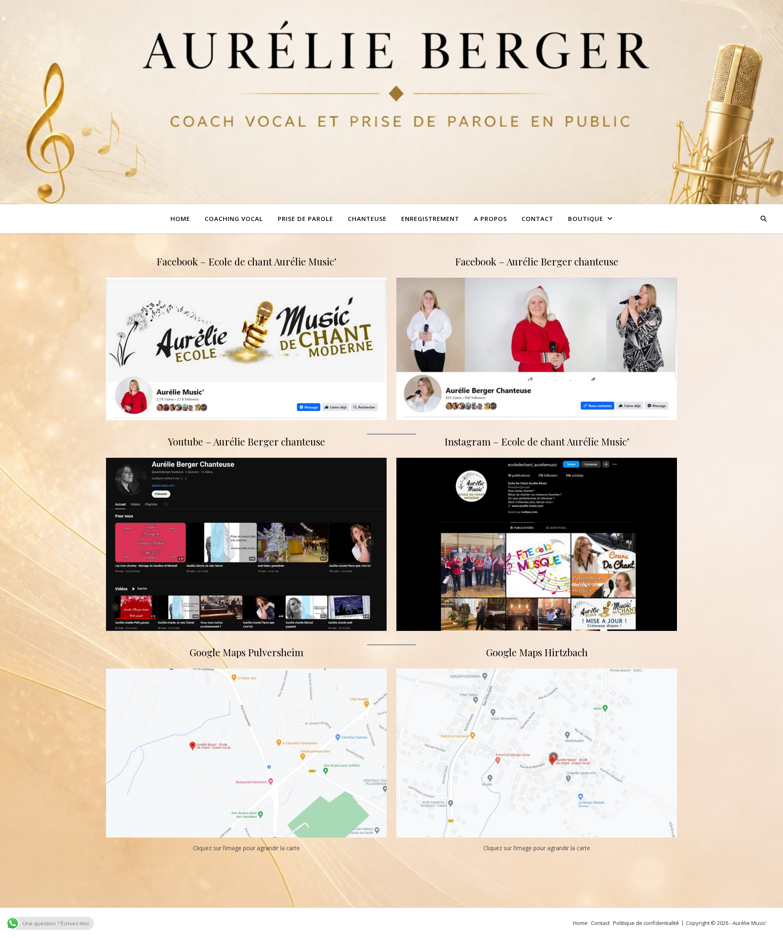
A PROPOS (490, 218)
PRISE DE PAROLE (305, 218)
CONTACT (537, 218)
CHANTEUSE (367, 218)
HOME (180, 218)
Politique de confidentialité (646, 923)
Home (580, 923)
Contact (600, 923)
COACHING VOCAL (234, 218)
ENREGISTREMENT (430, 218)
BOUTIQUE (585, 218)
